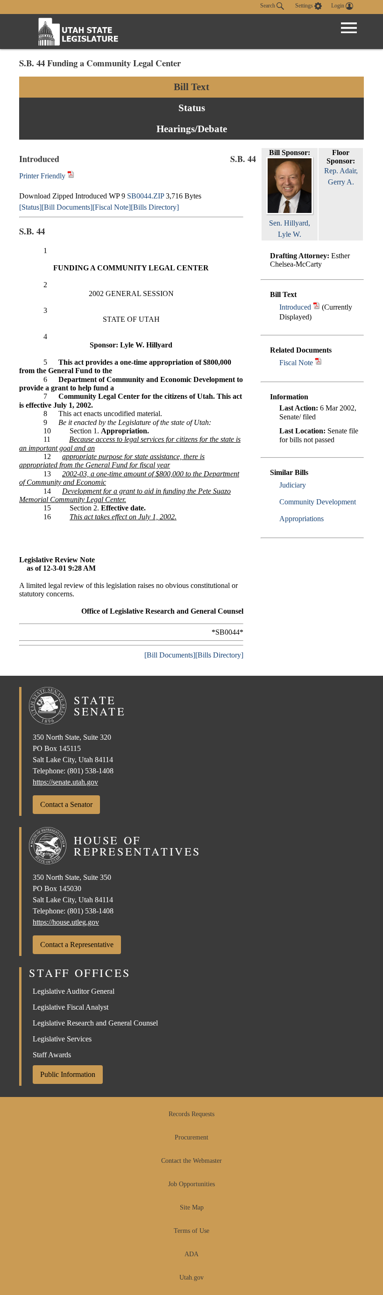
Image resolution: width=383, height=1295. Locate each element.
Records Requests (191, 1114)
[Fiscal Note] (111, 207)
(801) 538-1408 (90, 771)
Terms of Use (191, 1230)
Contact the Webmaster (191, 1160)
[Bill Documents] (67, 207)
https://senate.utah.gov (65, 782)
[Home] (78, 31)
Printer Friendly (43, 176)
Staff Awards (52, 1055)
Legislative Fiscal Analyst (70, 1007)
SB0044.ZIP (145, 196)
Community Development (317, 502)
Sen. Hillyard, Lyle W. (289, 228)
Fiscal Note (296, 363)
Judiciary (292, 485)
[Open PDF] (316, 307)
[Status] (30, 207)
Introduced (295, 307)
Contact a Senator (66, 804)
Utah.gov (191, 1277)
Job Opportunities (191, 1184)
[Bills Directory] (155, 207)
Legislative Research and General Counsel (95, 1023)
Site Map (192, 1207)
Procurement (191, 1137)
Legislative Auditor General (73, 991)
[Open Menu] (349, 28)
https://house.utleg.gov (66, 922)
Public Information (67, 1074)
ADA (191, 1254)
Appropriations (301, 519)
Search (268, 5)
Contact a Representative (76, 944)
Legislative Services (62, 1039)
